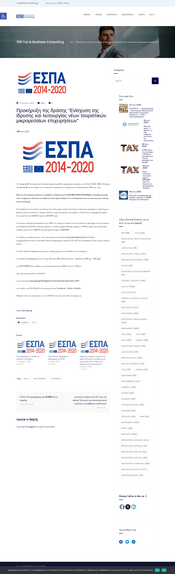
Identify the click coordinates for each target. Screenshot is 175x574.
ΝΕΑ (151, 14)
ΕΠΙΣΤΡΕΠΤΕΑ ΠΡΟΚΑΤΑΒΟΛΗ (134, 321)
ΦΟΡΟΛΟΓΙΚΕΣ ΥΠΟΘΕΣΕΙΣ (135, 463)
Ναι (157, 570)
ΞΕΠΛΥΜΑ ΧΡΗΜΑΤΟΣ (132, 363)
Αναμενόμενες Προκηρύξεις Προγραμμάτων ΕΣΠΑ (58, 357)
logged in (32, 426)
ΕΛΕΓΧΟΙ (128, 286)
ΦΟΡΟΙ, (127, 428)
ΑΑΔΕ (139, 233)
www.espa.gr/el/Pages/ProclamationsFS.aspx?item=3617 (54, 281)
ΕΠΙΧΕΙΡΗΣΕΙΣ (130, 328)
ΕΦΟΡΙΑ (142, 340)
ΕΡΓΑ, (126, 334)
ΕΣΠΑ (26, 378)
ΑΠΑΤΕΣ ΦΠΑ (129, 248)
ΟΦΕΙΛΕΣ (141, 369)
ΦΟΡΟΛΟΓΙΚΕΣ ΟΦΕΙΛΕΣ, (134, 457)
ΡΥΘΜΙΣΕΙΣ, (128, 387)
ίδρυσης (22, 187)
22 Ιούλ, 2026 (135, 105)
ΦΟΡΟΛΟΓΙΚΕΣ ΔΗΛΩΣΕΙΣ (135, 440)
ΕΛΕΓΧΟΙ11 (128, 292)
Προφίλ (87, 14)
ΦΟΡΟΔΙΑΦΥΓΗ (130, 422)
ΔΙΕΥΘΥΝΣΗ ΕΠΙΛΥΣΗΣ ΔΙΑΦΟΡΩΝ (135, 273)
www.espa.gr (26, 310)
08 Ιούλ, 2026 (147, 121)
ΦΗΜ (144, 416)
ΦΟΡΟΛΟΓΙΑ (129, 434)
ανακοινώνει (53, 184)
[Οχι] (172, 570)
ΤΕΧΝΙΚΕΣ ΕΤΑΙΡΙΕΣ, (132, 405)
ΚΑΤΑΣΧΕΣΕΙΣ (129, 352)
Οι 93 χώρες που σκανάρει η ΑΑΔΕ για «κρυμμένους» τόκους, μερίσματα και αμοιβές (147, 156)
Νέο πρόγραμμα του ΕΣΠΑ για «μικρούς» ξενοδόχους (27, 357)
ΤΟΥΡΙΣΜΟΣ (56, 378)
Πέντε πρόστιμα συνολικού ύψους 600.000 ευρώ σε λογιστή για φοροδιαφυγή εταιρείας (148, 179)
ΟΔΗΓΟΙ (141, 14)
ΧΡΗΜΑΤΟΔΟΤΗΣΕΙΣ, (132, 475)
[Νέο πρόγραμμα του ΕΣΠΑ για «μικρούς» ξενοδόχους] (31, 347)
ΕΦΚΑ (126, 340)
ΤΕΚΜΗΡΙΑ (128, 399)
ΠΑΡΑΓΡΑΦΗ (128, 375)
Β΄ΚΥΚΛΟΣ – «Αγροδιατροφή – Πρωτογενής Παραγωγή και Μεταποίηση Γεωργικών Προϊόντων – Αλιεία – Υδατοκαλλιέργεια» (141, 112)
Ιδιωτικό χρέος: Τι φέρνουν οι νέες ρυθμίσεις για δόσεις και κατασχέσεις (148, 133)
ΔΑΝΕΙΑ (127, 265)
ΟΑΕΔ (126, 369)
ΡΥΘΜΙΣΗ (127, 393)
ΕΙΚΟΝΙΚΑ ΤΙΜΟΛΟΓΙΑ (133, 280)
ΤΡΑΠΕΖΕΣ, (128, 416)
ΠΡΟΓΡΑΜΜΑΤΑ (39, 378)
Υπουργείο (23, 184)
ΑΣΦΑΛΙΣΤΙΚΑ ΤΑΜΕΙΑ (133, 254)
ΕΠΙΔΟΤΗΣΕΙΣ (129, 313)
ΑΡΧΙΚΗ (98, 14)
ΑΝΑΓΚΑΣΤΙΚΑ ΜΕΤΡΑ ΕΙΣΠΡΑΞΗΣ (136, 240)
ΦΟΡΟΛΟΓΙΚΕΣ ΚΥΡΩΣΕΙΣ (134, 446)
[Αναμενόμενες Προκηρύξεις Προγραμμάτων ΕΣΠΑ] (62, 347)
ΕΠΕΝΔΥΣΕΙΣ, (129, 307)
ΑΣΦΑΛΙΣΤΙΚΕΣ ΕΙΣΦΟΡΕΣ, (135, 259)
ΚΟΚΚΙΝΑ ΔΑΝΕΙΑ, (131, 358)
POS (125, 233)
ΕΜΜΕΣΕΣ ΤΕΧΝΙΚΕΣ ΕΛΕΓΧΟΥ (134, 300)
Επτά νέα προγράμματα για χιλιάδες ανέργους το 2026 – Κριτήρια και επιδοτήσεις (141, 197)
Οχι (164, 570)
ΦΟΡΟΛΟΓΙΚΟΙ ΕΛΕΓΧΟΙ (134, 469)
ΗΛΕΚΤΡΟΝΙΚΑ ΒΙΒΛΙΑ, (133, 346)
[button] (3, 16)
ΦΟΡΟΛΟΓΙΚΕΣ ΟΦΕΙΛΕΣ (134, 452)
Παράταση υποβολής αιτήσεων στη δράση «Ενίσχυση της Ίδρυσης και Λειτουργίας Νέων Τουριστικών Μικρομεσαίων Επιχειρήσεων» (92, 360)
